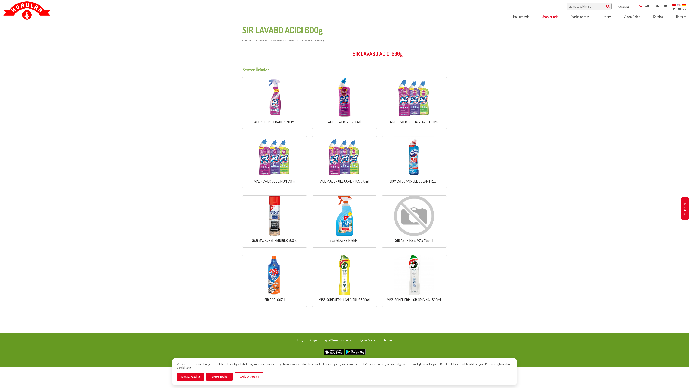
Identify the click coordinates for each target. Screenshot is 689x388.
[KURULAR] (27, 9)
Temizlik (292, 40)
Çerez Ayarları (368, 340)
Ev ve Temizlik (277, 40)
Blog (300, 340)
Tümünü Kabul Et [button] (190, 376)
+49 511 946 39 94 (655, 6)
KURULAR (246, 40)
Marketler (685, 208)
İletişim (387, 340)
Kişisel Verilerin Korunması (338, 340)
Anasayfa (623, 6)
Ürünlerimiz (261, 40)
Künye (313, 340)
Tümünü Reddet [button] (219, 376)
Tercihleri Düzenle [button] (249, 376)
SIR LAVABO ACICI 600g (312, 40)
